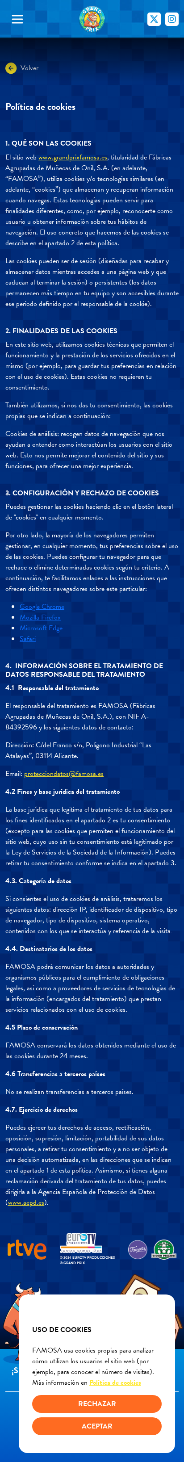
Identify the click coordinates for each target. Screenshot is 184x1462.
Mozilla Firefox (40, 617)
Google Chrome (42, 606)
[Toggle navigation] (27, 19)
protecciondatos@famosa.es (64, 773)
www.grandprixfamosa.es (72, 157)
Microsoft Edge (41, 628)
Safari (28, 638)
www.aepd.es (26, 1202)
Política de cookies (115, 1382)
